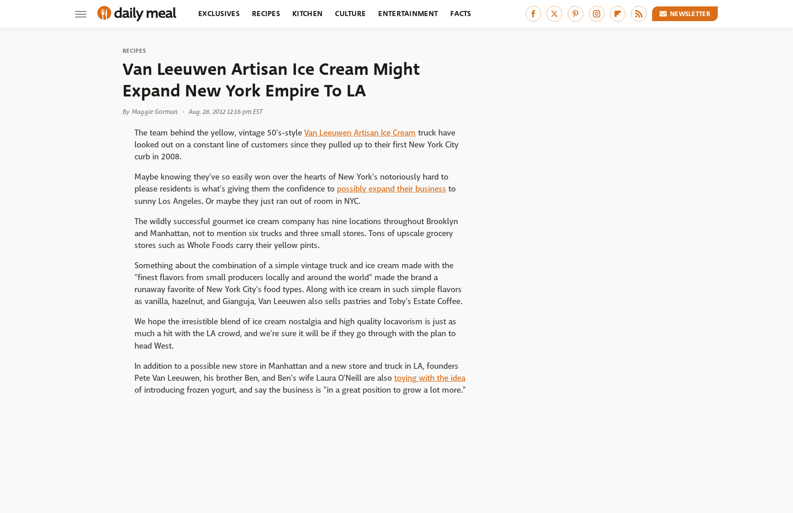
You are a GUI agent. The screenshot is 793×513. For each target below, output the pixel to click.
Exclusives (219, 13)
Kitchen (307, 13)
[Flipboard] (617, 14)
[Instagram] (596, 14)
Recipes (266, 13)
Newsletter (690, 13)
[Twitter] (554, 14)
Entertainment (408, 13)
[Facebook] (533, 14)
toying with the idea (429, 378)
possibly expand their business (391, 189)
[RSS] (639, 14)
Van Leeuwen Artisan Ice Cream (360, 133)
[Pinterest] (575, 14)
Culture (350, 13)
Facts (460, 13)
